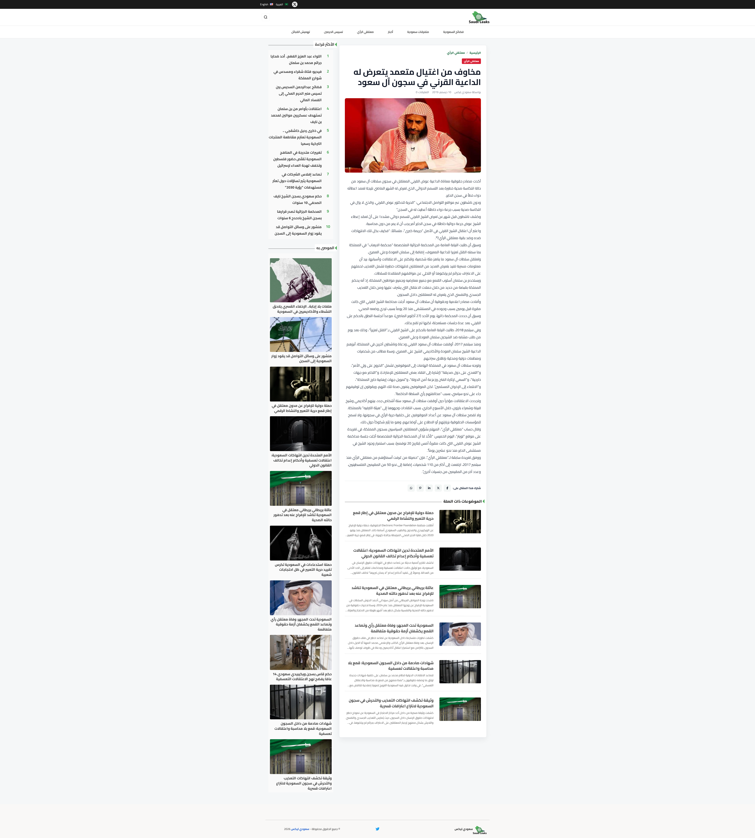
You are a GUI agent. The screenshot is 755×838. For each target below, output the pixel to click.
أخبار (390, 32)
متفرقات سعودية (418, 32)
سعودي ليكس (300, 829)
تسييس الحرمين (333, 32)
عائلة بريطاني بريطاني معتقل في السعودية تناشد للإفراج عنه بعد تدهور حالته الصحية (393, 590)
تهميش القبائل (300, 32)
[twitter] (294, 4)
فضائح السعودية (453, 32)
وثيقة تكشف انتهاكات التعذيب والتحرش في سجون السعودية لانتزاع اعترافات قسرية (391, 703)
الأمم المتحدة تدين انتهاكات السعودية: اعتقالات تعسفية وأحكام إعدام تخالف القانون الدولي (393, 553)
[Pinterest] (420, 488)
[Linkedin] (429, 488)
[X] (438, 488)
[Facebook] (447, 488)
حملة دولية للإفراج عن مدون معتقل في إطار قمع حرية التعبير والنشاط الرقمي (393, 515)
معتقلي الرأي (365, 32)
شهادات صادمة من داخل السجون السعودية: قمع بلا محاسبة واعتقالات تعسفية (391, 666)
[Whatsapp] (411, 488)
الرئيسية (475, 53)
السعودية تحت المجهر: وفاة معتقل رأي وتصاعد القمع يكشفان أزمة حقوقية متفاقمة (394, 628)
